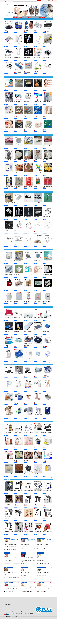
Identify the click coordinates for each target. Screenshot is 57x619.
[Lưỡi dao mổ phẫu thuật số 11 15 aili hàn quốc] (9, 211)
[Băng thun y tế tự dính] (28, 283)
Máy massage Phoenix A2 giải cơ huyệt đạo (47, 490)
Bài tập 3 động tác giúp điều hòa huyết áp (42, 547)
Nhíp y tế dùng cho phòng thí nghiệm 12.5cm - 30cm (17, 230)
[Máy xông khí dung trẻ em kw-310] (18, 383)
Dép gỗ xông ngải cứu (26, 446)
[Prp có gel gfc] (9, 167)
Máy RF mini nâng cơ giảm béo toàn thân (9, 129)
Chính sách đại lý (18, 601)
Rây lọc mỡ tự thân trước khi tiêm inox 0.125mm (28, 88)
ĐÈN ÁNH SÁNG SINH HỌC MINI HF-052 (38, 101)
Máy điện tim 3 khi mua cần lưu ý (25, 544)
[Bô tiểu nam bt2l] (9, 326)
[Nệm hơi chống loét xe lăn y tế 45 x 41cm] (9, 312)
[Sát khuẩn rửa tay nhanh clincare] (9, 181)
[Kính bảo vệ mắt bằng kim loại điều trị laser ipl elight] (18, 82)
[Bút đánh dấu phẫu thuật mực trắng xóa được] (47, 123)
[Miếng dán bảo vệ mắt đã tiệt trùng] (47, 269)
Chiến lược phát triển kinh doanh (8, 602)
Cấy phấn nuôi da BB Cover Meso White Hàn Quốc (47, 43)
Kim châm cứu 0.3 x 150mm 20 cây (38, 473)
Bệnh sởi (42, 583)
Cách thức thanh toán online (31, 602)
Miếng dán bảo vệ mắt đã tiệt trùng (47, 274)
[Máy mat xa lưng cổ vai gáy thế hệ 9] (28, 512)
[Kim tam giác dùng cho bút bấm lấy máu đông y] (47, 454)
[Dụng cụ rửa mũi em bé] (18, 52)
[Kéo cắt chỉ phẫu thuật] (47, 225)
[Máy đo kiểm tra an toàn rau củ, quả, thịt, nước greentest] (38, 66)
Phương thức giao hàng (19, 602)
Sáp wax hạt (35, 186)
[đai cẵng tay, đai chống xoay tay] (9, 410)
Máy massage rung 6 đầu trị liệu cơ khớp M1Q (47, 531)
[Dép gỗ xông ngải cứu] (28, 441)
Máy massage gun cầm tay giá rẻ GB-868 (38, 518)
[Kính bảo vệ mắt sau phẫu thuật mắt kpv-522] (9, 52)
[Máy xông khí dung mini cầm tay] (9, 383)
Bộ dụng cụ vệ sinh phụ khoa (17, 216)
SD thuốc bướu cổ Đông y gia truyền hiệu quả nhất (27, 547)
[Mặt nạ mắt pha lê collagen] (18, 154)
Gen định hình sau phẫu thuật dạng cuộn (28, 129)
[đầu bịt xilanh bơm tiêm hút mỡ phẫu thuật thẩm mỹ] (38, 110)
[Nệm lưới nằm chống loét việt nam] (28, 326)
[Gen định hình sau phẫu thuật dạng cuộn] (28, 123)
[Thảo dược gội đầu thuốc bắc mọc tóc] (9, 454)
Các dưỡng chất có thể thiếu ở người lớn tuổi (26, 591)
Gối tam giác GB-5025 (46, 331)
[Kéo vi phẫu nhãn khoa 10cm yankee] (28, 225)
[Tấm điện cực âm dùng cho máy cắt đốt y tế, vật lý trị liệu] (18, 197)
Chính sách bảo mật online (31, 601)
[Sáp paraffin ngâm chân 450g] (18, 181)
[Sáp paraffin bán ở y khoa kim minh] (47, 181)
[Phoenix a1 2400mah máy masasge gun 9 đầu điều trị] (38, 485)
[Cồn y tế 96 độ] (18, 296)
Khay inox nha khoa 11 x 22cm (47, 216)
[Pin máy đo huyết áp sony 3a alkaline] (47, 410)
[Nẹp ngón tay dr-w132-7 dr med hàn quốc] (28, 397)
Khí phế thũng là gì (23, 575)
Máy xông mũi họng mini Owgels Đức (38, 416)
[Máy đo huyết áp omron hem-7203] (18, 397)
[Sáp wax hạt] (38, 181)
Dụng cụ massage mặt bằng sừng (9, 101)
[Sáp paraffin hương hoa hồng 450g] (28, 181)
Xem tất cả (18, 567)
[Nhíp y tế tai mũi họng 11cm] (38, 225)
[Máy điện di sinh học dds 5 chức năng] (38, 441)
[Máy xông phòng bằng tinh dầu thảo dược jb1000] (38, 82)
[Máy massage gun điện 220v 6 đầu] (47, 499)
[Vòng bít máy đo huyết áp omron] (38, 370)
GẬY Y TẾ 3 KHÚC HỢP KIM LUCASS (38, 317)
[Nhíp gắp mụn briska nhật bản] (28, 140)
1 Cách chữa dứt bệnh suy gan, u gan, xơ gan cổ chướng (12, 577)
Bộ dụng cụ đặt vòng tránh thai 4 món (28, 244)
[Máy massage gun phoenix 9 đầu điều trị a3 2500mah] (9, 512)
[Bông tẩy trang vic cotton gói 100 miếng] (38, 167)
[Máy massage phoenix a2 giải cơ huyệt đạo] (47, 485)
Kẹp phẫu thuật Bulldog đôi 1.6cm (18, 115)
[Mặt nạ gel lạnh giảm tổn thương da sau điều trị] (9, 82)
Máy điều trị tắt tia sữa (46, 57)
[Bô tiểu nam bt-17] (18, 326)
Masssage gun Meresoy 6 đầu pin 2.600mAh (38, 504)
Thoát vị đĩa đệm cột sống (40, 557)
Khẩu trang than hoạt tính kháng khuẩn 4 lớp (37, 260)
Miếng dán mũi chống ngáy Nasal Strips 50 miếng (28, 30)
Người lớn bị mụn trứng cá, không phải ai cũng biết (11, 557)
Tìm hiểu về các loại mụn (11, 554)
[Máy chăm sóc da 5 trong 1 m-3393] (18, 96)
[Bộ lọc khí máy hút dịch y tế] (38, 353)
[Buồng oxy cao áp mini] (47, 66)
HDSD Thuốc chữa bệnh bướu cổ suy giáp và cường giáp (28, 548)
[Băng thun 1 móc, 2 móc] (18, 283)
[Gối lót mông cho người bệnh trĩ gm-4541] (38, 340)
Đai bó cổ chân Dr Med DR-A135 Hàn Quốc (38, 402)
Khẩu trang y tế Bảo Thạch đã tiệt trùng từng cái (18, 260)
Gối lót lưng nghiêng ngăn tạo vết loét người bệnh (9, 345)
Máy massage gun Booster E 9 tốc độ (28, 490)
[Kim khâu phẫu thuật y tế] (38, 283)
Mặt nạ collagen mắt (36, 159)
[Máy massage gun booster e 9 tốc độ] (28, 485)
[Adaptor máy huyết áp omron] (28, 370)
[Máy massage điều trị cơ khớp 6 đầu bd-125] (28, 526)
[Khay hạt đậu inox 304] (38, 211)
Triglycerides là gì (27, 554)
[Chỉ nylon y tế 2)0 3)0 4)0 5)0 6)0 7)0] (47, 283)
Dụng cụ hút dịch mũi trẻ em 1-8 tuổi (38, 43)
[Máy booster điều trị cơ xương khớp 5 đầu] (18, 512)
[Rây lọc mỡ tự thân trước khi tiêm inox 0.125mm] (28, 82)
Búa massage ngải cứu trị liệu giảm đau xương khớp (28, 432)
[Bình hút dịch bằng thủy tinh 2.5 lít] (9, 353)
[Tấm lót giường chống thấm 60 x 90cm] (38, 326)
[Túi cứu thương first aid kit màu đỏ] (9, 283)
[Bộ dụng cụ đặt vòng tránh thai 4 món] (28, 238)
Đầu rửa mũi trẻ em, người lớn (27, 57)
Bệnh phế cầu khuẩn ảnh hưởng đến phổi (26, 576)
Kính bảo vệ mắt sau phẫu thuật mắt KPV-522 (9, 57)
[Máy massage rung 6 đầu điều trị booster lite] (38, 526)
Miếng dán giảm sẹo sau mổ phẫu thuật (28, 71)
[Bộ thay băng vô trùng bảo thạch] (9, 255)
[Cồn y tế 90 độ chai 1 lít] (28, 296)
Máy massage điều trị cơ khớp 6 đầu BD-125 (28, 531)
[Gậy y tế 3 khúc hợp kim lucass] (38, 312)
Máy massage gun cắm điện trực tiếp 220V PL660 (28, 504)
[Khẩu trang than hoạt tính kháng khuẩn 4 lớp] (38, 255)
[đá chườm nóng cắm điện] (9, 441)
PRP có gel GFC (6, 172)
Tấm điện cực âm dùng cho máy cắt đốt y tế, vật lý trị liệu (18, 202)
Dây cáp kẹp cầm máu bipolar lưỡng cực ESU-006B (38, 202)
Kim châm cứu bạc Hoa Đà (46, 473)
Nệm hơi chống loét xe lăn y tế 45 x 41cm (9, 317)
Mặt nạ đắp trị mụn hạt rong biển (18, 172)
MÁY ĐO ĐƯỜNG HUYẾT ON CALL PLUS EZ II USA (18, 416)
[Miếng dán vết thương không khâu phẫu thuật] (38, 269)
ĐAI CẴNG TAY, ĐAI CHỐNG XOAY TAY (9, 416)
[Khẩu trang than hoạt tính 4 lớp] (9, 269)
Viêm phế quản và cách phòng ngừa (25, 572)
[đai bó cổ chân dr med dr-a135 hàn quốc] (38, 397)
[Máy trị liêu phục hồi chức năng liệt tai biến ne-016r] (47, 427)
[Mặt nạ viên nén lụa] (47, 154)
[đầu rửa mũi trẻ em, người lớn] (28, 52)
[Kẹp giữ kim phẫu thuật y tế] (38, 238)
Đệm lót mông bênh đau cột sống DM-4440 (9, 30)
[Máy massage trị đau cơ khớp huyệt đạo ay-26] (18, 526)
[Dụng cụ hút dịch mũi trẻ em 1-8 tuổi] (38, 38)
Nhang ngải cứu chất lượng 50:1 (8, 473)
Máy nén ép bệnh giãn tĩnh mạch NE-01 (9, 375)
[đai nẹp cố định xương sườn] (38, 383)
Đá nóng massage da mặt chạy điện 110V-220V (47, 88)
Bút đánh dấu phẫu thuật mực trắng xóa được (47, 129)
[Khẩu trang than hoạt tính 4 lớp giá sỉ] (28, 255)
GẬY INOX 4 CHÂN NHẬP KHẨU (28, 317)
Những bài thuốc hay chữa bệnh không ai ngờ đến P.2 (11, 546)
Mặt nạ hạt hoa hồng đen (8, 159)
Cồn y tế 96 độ (16, 301)
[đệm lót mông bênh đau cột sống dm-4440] (9, 24)
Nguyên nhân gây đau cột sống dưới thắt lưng (43, 563)
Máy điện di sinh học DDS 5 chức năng (38, 446)
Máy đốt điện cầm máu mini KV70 (9, 115)
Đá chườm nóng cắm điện (8, 446)
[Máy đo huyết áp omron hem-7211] (28, 410)
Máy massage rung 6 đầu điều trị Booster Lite (38, 531)
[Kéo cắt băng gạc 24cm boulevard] (47, 197)
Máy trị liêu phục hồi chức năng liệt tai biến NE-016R (47, 432)
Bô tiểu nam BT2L (7, 331)
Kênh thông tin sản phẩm (43, 601)
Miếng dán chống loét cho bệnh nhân (29, 583)
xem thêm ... (51, 75)
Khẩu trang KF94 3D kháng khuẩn (47, 260)
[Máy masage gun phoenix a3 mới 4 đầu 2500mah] (47, 512)
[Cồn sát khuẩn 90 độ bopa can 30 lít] (9, 296)
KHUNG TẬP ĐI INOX (45, 317)
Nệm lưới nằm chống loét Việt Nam (28, 331)
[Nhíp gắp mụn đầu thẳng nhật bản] (9, 140)
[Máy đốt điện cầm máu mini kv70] (9, 110)
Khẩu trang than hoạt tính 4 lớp (8, 274)
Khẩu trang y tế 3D (16, 274)
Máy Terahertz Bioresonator (37, 57)
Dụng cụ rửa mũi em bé (17, 57)
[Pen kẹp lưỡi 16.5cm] (9, 238)
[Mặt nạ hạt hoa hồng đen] (9, 154)
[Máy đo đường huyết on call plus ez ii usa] (18, 410)
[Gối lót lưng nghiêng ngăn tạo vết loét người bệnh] (9, 340)
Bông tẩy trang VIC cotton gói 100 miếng (38, 172)
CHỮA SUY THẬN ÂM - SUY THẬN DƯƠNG (10, 572)
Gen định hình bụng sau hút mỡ (47, 115)
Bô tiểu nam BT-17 (16, 331)
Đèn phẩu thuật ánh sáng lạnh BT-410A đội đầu (9, 202)
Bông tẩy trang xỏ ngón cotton (27, 159)
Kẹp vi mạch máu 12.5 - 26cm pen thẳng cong (18, 244)
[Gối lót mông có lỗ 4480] (18, 340)
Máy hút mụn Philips (26, 101)
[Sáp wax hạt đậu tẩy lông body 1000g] (47, 167)
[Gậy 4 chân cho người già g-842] (18, 312)
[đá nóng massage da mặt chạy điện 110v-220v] (47, 82)
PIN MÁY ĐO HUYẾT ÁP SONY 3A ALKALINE (47, 416)
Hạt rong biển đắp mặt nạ (27, 172)
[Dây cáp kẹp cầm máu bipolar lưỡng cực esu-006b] (38, 197)
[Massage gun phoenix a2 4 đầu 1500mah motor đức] (18, 485)
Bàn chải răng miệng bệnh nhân (28, 43)
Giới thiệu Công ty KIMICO (7, 601)
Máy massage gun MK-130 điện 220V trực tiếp (18, 504)
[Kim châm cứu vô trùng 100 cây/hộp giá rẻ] (47, 441)
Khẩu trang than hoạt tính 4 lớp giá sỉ (28, 260)
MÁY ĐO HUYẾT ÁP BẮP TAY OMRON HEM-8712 (46, 375)
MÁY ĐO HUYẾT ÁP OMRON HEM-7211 (28, 416)
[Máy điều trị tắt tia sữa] (47, 52)
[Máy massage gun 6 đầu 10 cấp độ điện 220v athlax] (9, 526)
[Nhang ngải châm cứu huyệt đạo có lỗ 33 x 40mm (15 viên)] (18, 454)
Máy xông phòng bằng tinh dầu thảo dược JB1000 (38, 88)
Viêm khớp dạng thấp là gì (40, 560)
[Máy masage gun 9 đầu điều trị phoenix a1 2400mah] (9, 499)
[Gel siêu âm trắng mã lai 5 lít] (18, 140)
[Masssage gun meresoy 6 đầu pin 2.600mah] (38, 499)
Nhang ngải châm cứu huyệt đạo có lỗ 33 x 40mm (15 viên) (18, 460)
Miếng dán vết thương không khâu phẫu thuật (38, 274)
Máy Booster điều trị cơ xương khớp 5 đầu (18, 518)
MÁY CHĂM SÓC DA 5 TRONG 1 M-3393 (18, 101)
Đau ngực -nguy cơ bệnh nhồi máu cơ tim (42, 548)
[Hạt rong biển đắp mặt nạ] (28, 167)
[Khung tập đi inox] (47, 312)
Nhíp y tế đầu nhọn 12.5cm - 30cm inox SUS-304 (9, 230)
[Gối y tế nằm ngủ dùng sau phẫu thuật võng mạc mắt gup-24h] (28, 340)
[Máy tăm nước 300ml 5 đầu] (18, 38)
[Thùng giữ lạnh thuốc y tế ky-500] (9, 66)
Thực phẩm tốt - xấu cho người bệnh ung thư (43, 572)
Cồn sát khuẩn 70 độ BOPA (46, 301)
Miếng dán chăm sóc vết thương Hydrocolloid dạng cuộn (28, 274)
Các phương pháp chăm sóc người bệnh (26, 588)
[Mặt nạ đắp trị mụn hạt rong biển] (18, 167)
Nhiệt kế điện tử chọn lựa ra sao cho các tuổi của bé (43, 591)
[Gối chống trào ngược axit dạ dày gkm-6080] (38, 24)
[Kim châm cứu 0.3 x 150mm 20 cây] (38, 468)
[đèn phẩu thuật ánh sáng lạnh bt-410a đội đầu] (9, 197)
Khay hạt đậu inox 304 (36, 216)
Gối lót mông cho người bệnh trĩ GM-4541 (38, 345)
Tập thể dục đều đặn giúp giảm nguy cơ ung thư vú (43, 576)
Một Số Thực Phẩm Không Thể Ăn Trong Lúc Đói (11, 588)
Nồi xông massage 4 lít (26, 473)
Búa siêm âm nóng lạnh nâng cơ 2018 (47, 101)
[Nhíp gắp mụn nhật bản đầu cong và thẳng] (47, 140)
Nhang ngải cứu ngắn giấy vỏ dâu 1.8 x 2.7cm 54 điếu (28, 460)
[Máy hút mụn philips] (28, 96)
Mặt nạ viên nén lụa (45, 159)
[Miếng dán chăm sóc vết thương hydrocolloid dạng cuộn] (28, 269)
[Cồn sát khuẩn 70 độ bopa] (47, 296)
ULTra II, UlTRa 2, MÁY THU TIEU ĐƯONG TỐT (27, 557)
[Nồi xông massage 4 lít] (28, 468)
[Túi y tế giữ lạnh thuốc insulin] (18, 24)
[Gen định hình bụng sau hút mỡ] (47, 110)
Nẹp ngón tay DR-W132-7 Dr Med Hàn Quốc (28, 402)
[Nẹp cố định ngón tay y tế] (9, 397)
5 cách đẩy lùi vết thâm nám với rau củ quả (10, 564)
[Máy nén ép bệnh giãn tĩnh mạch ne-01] (9, 370)
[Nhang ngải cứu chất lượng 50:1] (9, 468)
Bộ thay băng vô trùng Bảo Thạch (9, 260)
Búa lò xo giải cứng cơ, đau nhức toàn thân (18, 446)
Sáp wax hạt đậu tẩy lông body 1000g (47, 172)
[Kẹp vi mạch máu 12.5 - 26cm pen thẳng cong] (18, 238)
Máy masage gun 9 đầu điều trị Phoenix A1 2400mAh (8, 504)
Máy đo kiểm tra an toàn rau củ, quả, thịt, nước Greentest (38, 71)
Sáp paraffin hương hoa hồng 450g (28, 186)
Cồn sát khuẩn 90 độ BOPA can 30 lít (9, 301)
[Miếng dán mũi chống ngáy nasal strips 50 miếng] (28, 24)
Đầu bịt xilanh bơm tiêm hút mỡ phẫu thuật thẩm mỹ (37, 115)
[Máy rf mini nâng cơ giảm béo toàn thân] (9, 123)
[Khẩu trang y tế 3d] (18, 269)
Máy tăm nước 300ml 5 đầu (17, 43)
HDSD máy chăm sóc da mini (8, 560)
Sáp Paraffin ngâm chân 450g (17, 186)
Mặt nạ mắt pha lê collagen (17, 159)
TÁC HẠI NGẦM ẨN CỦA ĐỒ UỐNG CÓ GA (13, 583)
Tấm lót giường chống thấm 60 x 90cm (38, 331)
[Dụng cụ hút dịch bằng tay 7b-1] (28, 353)
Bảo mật (41, 602)
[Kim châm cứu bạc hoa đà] (47, 468)
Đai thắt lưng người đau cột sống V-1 (38, 432)
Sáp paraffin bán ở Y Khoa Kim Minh (47, 186)
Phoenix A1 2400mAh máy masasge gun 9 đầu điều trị (38, 490)
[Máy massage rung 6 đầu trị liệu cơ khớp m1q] (47, 526)
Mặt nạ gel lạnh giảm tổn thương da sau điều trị (9, 88)
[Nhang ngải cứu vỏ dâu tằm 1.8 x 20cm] (18, 468)
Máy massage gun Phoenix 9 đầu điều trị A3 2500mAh (9, 518)
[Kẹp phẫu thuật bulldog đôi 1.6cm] (18, 110)
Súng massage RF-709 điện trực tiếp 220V (9, 490)
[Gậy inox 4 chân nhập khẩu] (28, 312)
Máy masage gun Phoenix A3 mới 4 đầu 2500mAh (47, 518)
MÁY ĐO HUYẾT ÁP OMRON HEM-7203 (18, 402)
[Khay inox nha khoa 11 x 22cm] (47, 211)
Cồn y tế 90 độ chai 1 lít (27, 301)
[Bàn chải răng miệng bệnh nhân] (28, 38)
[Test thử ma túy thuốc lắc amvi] (9, 38)
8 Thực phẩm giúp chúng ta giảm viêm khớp (46, 554)
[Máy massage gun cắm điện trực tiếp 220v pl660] (28, 499)
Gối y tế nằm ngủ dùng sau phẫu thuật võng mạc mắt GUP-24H (28, 345)
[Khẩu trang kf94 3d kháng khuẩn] (47, 255)
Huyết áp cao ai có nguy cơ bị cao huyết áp (42, 544)
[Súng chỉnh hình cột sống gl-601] (18, 427)
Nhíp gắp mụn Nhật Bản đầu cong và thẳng (47, 145)
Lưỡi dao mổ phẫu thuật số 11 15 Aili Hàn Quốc (9, 216)
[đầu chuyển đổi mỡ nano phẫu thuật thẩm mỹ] (28, 110)
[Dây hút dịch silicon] (47, 353)
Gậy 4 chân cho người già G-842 (18, 317)
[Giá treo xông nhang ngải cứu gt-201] (38, 454)
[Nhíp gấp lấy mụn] (38, 140)
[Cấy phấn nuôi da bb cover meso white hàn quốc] (47, 38)
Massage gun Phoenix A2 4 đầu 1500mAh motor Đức (18, 490)
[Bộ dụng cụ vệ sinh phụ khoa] (18, 211)
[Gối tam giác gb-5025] (47, 326)
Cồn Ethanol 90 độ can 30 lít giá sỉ (38, 301)
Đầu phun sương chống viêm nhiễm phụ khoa (28, 216)
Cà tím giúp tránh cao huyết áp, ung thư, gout (10, 549)
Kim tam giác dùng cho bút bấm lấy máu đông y (47, 460)
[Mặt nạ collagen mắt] (38, 154)
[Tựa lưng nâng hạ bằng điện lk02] (47, 340)
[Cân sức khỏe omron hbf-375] (47, 397)
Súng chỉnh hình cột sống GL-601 (18, 432)
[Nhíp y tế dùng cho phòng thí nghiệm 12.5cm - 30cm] (18, 225)
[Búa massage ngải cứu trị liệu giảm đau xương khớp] (28, 427)
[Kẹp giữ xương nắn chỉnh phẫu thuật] (47, 238)
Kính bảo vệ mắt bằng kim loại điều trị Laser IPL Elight (18, 88)
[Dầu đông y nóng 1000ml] (9, 427)
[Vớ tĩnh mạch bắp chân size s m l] (47, 383)
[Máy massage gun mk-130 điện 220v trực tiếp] (18, 499)
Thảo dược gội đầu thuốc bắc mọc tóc (9, 460)
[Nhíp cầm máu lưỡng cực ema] (28, 197)
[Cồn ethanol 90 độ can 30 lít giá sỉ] (38, 296)
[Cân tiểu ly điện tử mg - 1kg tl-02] (18, 370)
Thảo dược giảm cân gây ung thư (9, 591)
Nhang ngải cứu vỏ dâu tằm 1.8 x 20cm (18, 473)
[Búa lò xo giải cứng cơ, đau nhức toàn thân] (18, 441)
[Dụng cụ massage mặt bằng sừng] (9, 96)
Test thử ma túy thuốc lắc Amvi (8, 43)
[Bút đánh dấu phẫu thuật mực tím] (38, 123)
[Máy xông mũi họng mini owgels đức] (38, 410)
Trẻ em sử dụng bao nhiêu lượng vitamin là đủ (43, 588)
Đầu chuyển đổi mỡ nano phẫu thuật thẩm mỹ (28, 115)
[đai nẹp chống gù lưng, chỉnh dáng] (28, 383)
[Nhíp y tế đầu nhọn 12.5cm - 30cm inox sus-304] (9, 225)
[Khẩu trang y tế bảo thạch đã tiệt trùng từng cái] (18, 255)
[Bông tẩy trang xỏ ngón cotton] (28, 154)
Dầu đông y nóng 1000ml (8, 432)
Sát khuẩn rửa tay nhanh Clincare (9, 186)
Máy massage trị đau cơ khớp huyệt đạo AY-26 (18, 531)
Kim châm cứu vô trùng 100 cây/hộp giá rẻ (47, 446)
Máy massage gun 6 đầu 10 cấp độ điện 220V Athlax (9, 531)
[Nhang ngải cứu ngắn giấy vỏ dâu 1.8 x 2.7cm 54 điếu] (28, 454)
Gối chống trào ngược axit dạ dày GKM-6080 (38, 30)
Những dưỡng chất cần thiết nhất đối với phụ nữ (43, 575)
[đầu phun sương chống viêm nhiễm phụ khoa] (28, 211)
